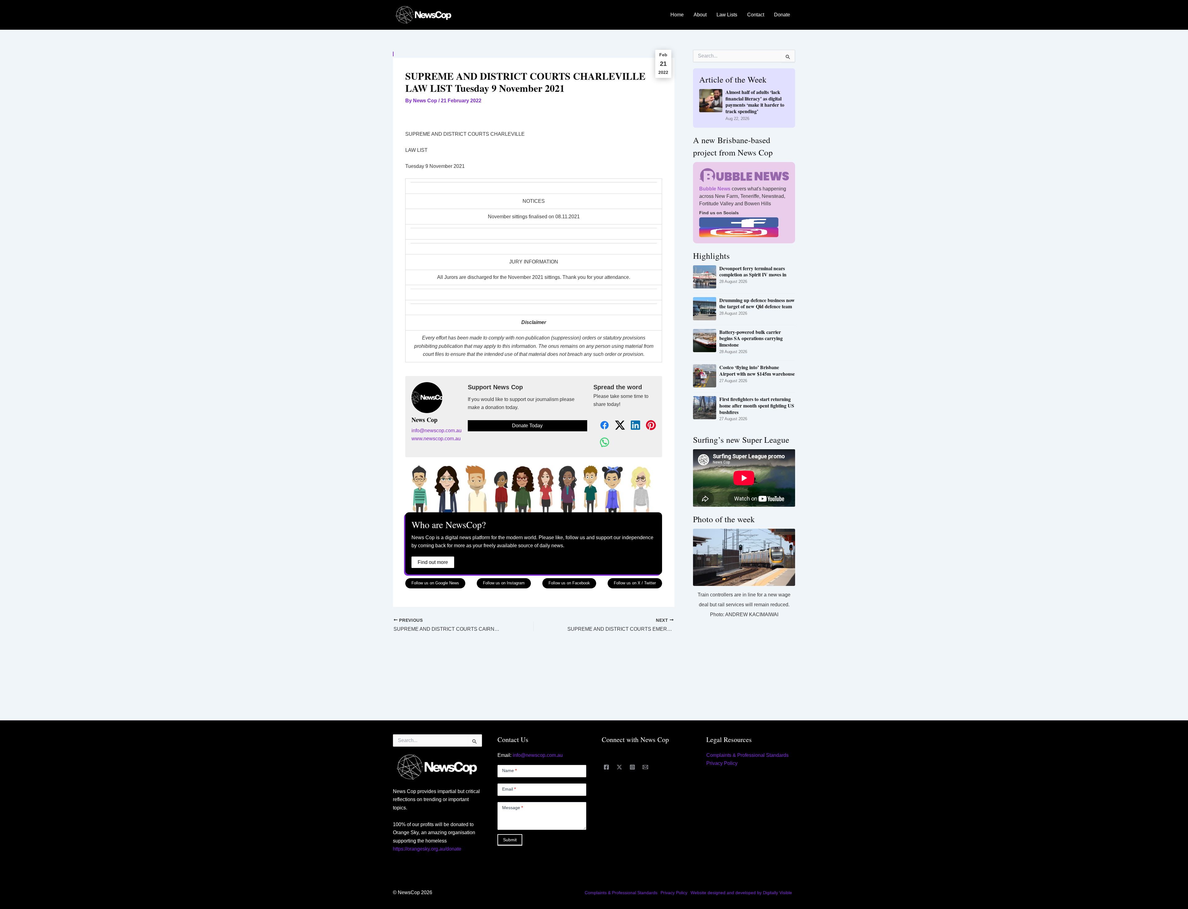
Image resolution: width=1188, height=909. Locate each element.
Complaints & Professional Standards (747, 755)
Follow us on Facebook (569, 583)
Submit (510, 839)
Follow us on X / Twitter (635, 583)
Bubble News (714, 188)
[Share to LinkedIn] (632, 425)
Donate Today (527, 425)
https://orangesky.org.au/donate (427, 848)
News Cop (424, 420)
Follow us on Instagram (504, 583)
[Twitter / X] (619, 767)
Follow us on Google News (435, 583)
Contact (755, 14)
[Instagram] (632, 767)
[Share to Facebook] (601, 425)
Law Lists (727, 14)
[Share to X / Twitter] (616, 425)
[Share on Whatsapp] (601, 442)
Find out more (433, 562)
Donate (782, 14)
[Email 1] (645, 767)
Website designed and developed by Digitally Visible (741, 892)
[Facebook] (606, 767)
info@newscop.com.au (436, 430)
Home (677, 14)
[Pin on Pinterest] (647, 425)
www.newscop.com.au (436, 438)
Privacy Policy (722, 763)
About (700, 14)
